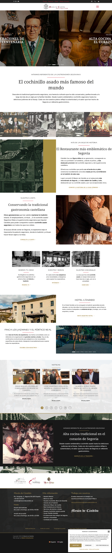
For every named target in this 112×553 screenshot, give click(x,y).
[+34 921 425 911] (95, 1)
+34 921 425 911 (19, 498)
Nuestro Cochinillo (55, 501)
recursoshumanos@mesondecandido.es (84, 502)
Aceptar (76, 545)
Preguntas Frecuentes (59, 528)
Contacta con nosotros (51, 519)
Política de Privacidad (94, 549)
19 (65, 407)
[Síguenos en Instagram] (15, 1)
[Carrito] (98, 1)
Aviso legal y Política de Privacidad (78, 528)
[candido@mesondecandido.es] (92, 1)
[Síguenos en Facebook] (13, 1)
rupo (51, 513)
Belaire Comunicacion (27, 538)
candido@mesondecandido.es (23, 501)
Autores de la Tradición (51, 503)
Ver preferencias (102, 545)
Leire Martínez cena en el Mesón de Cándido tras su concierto (56, 388)
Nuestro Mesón (48, 496)
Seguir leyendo (26, 398)
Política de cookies (83, 549)
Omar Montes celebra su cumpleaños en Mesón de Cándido (26, 388)
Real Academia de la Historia (52, 507)
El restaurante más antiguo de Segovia (55, 515)
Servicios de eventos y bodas (53, 509)
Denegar (88, 545)
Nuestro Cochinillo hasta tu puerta (54, 511)
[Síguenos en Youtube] (18, 1)
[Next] (108, 38)
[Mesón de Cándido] (56, 6)
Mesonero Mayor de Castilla (52, 505)
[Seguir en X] (16, 1)
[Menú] (97, 6)
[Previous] (3, 38)
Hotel (56, 1)
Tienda (45, 1)
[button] (109, 531)
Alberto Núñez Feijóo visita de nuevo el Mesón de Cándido (85, 388)
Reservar (50, 1)
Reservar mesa (48, 498)
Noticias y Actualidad (50, 517)
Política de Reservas (30, 528)
